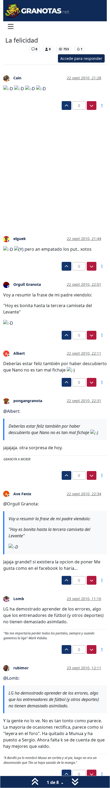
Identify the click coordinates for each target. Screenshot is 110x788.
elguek (19, 238)
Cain (17, 77)
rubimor (21, 667)
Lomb (18, 598)
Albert (19, 353)
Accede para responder (81, 58)
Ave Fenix (22, 493)
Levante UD (16, 49)
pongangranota (27, 400)
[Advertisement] (55, 167)
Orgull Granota (27, 284)
